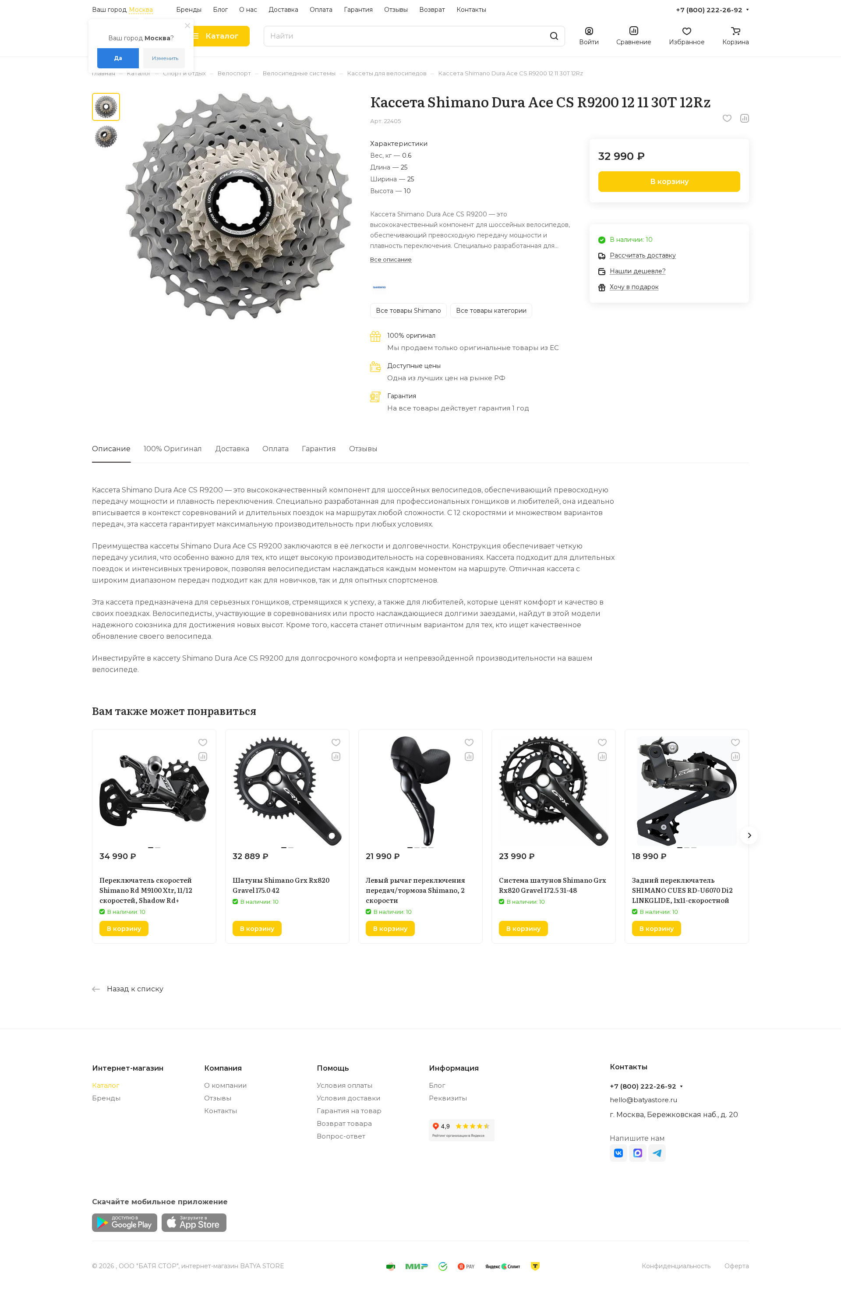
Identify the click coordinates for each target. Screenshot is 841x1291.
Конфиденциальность (676, 1266)
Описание (111, 449)
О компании (225, 1085)
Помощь (333, 1068)
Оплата (275, 449)
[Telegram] (657, 1153)
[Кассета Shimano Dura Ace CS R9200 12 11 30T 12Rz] (238, 206)
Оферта (736, 1266)
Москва (141, 10)
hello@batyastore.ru (643, 1100)
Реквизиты (448, 1098)
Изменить (165, 58)
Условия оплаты (344, 1085)
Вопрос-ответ (341, 1136)
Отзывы (363, 449)
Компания (223, 1068)
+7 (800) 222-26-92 (709, 10)
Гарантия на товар (349, 1111)
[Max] (638, 1153)
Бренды (106, 1098)
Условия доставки (348, 1098)
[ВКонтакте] (618, 1153)
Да (118, 58)
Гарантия (319, 449)
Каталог (106, 1085)
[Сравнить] (744, 118)
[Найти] (554, 36)
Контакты (220, 1111)
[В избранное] (727, 118)
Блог (437, 1085)
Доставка (232, 449)
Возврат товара (344, 1123)
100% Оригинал (173, 449)
